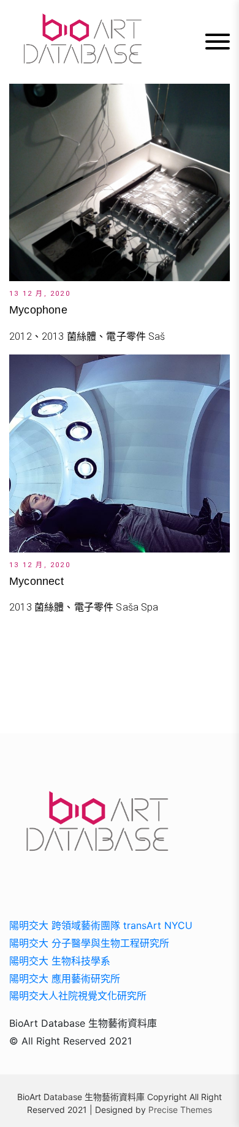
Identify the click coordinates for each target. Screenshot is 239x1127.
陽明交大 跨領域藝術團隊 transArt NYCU (100, 925)
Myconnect (36, 581)
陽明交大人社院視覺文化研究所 (77, 995)
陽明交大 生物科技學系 (59, 961)
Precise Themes (180, 1109)
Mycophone (38, 310)
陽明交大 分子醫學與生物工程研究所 (89, 943)
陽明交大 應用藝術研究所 (64, 978)
